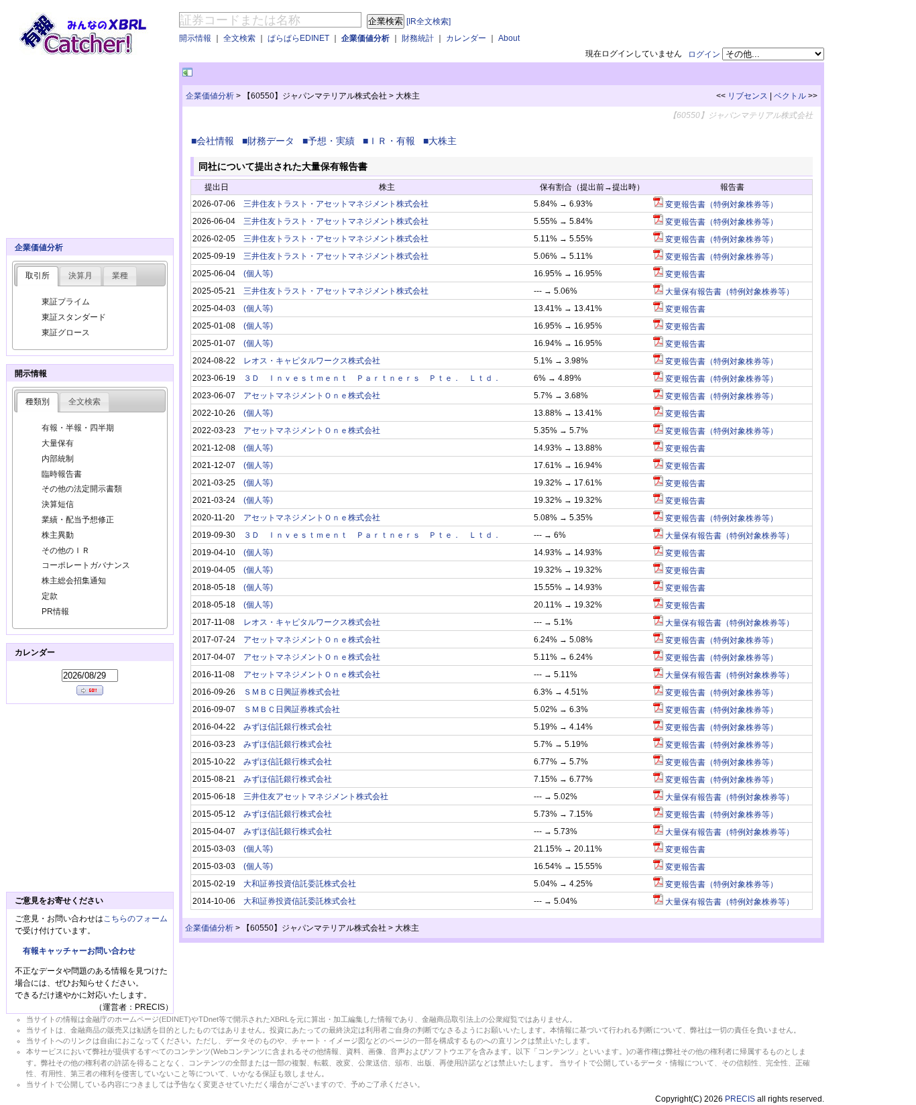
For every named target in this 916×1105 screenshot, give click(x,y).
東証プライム (66, 301)
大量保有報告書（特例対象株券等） (728, 291)
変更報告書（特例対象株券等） (720, 204)
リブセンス (748, 96)
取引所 (37, 275)
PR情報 (55, 611)
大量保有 (58, 443)
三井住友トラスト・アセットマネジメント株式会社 (335, 204)
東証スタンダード (74, 317)
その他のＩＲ (66, 550)
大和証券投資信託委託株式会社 (299, 883)
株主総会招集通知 (74, 580)
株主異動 (58, 535)
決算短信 (58, 504)
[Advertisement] (352, 73)
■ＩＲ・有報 (391, 140)
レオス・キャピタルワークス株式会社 (311, 360)
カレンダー (466, 38)
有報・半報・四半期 (78, 427)
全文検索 (239, 38)
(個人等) (258, 273)
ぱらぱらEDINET (298, 38)
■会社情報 (215, 140)
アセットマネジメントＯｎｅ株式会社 (311, 395)
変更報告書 (684, 274)
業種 (120, 275)
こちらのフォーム (135, 918)
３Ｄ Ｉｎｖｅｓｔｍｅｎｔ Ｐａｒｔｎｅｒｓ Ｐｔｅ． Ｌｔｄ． (372, 378)
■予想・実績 (331, 140)
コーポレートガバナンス (86, 565)
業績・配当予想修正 (78, 519)
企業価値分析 (365, 38)
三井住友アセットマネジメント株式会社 (315, 796)
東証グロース (66, 332)
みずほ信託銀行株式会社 (287, 727)
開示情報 (195, 38)
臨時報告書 (62, 474)
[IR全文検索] (428, 21)
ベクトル (790, 96)
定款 (50, 596)
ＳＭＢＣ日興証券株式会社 (291, 692)
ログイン (704, 54)
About (509, 38)
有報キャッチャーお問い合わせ (79, 950)
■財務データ (271, 140)
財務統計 (418, 38)
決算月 (80, 275)
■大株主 (442, 140)
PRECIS (740, 1099)
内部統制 (58, 458)
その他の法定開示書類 (82, 488)
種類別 (37, 401)
